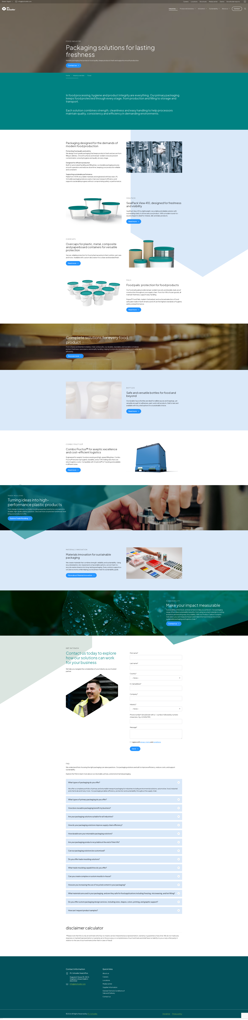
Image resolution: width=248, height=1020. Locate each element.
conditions (157, 742)
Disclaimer (166, 1014)
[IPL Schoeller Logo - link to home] (9, 8)
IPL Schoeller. (93, 1014)
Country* (133, 674)
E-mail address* (135, 684)
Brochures (203, 1)
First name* (134, 653)
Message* (133, 727)
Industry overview (78, 75)
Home (68, 75)
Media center (213, 1)
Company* (134, 694)
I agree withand (146, 742)
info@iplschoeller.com (24, 1)
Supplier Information (110, 987)
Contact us (107, 997)
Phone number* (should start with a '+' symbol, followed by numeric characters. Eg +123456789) (154, 716)
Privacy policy (177, 1014)
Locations (194, 1)
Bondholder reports (233, 1)
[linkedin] (245, 1)
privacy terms (145, 742)
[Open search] (245, 8)
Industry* (133, 704)
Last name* (134, 663)
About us (106, 973)
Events (222, 1)
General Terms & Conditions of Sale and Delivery (114, 992)
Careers (186, 1)
